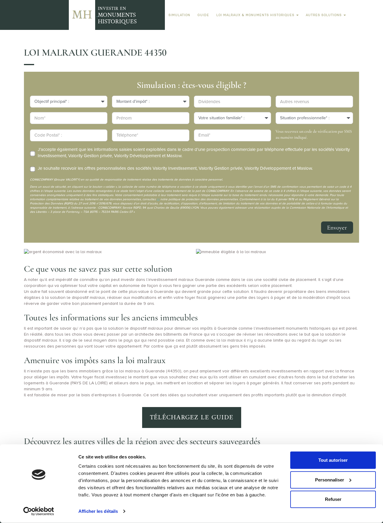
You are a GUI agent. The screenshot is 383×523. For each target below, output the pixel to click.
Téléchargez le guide (191, 417)
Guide (203, 15)
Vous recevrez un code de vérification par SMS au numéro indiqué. (314, 134)
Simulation (179, 15)
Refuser (333, 499)
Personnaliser (329, 479)
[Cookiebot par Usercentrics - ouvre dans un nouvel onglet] (39, 511)
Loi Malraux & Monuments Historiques (256, 15)
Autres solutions (324, 15)
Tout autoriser (333, 460)
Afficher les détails (98, 511)
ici (158, 199)
